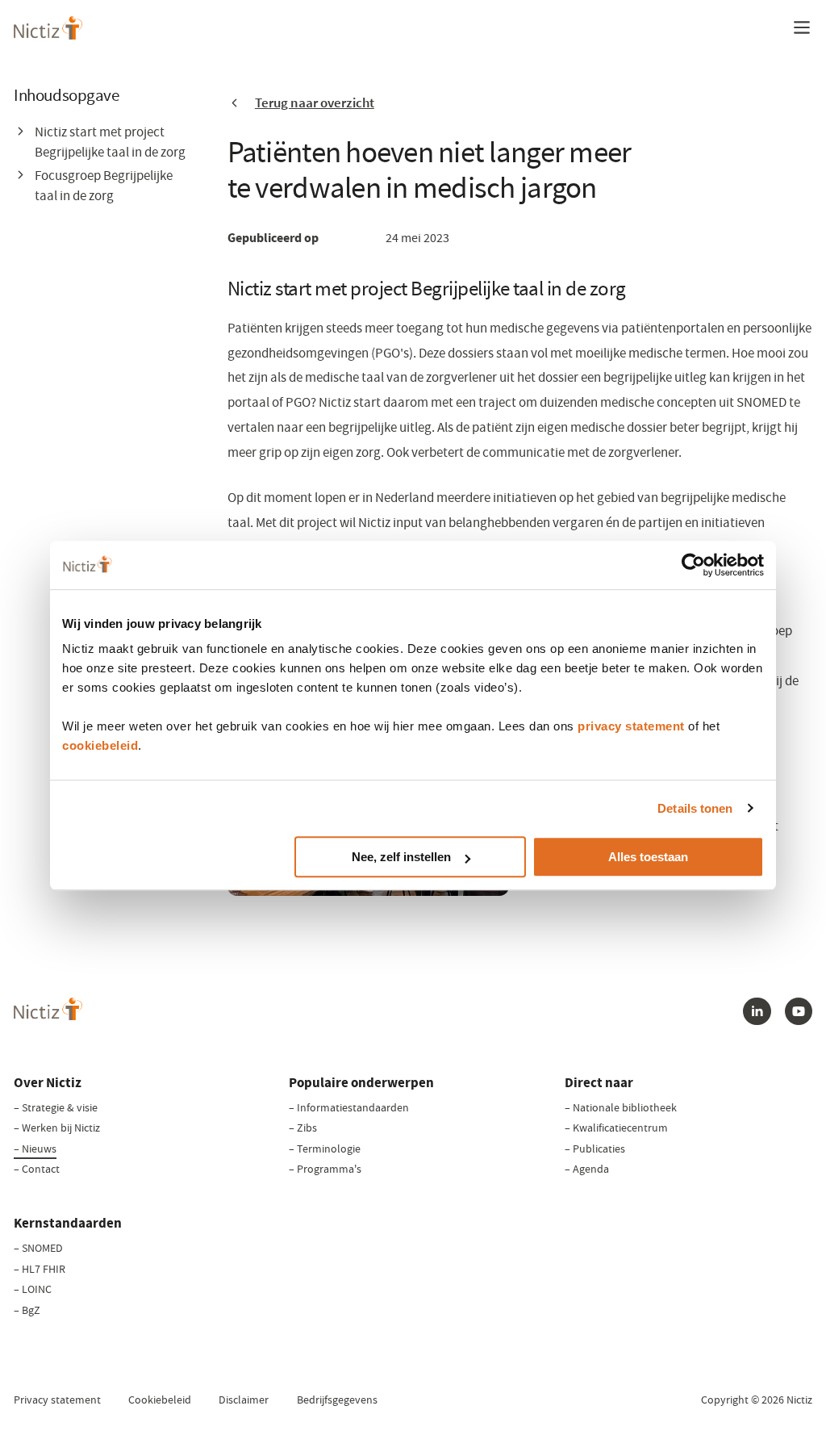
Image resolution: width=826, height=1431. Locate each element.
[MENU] (801, 27)
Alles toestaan (648, 857)
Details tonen (694, 808)
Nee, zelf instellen (401, 857)
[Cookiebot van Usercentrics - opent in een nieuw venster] (693, 565)
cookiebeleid (100, 745)
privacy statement (631, 726)
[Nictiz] (48, 28)
